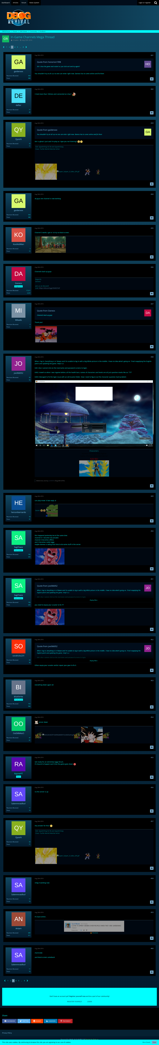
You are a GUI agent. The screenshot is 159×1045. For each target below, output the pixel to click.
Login (89, 1001)
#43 (152, 123)
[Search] (155, 2)
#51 (152, 579)
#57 (152, 821)
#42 (152, 89)
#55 (152, 757)
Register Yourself (74, 1001)
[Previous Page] (3, 47)
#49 (152, 496)
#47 (152, 304)
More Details (146, 1042)
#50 (152, 531)
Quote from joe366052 (47, 586)
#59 (152, 912)
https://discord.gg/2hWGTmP (49, 288)
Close (154, 1042)
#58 (152, 878)
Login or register (145, 3)
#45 (152, 228)
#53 (152, 680)
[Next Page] (26, 47)
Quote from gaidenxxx (47, 130)
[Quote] (151, 79)
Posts (8, 78)
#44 (152, 194)
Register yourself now (77, 996)
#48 (152, 357)
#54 (152, 717)
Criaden (16, 40)
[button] (9, 1021)
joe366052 (51, 481)
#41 (152, 55)
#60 (152, 948)
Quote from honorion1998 (49, 62)
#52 (152, 640)
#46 (152, 267)
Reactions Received (12, 76)
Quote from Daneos (46, 310)
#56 (152, 787)
